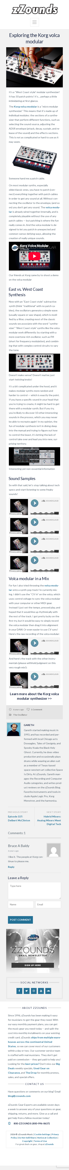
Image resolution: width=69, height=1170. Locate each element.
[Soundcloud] (48, 991)
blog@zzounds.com (19, 1095)
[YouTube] (41, 991)
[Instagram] (34, 991)
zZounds (49, 1144)
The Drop (31, 1072)
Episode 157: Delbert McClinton (19, 818)
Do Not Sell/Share (27, 1137)
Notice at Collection (47, 1137)
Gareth (29, 724)
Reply (11, 866)
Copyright (27, 1141)
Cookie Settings (42, 1134)
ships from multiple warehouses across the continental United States (34, 1042)
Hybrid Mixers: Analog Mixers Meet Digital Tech (49, 820)
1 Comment (36, 709)
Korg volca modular (25, 106)
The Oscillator (20, 714)
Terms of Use (40, 1141)
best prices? (32, 1063)
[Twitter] (27, 991)
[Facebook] (19, 991)
